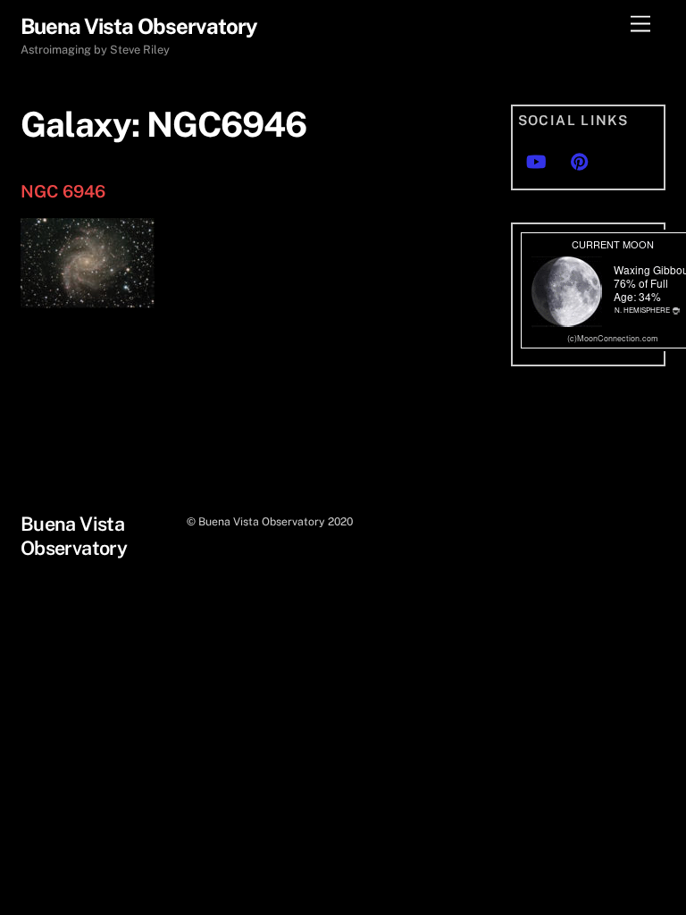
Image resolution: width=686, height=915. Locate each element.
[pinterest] (580, 159)
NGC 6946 (63, 191)
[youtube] (536, 159)
